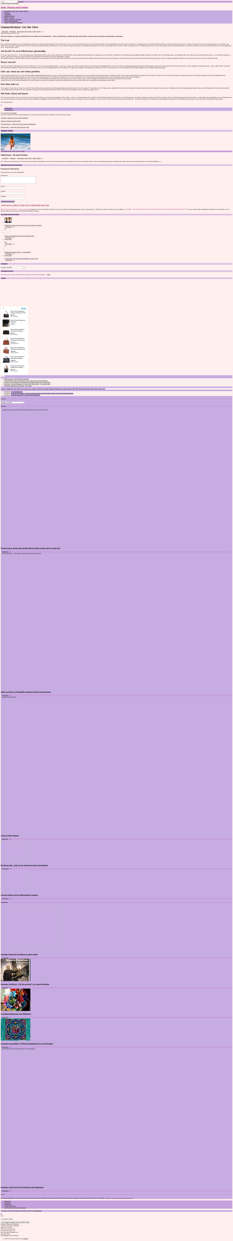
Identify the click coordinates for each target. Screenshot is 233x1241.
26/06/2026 (5, 552)
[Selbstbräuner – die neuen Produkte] (15, 149)
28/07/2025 (5, 31)
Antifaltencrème (9, 389)
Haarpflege (46, 389)
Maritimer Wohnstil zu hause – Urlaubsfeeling (17, 252)
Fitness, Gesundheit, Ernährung (13, 22)
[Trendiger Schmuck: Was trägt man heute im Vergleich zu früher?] (8, 222)
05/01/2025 (5, 1047)
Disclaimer (7, 1203)
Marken (74, 389)
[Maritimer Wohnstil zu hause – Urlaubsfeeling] (8, 249)
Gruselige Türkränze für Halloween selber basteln (19, 954)
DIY (23, 389)
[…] (160, 161)
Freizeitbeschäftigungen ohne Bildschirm (16, 1014)
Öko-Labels (3, 406)
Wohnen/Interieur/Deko (11, 21)
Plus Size (81, 389)
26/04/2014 (8, 237)
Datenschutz (7, 1204)
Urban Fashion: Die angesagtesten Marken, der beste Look (21, 258)
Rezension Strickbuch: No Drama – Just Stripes (18, 385)
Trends (99, 389)
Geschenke (33, 389)
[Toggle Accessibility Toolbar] (2, 1216)
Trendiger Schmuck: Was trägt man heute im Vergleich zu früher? (23, 225)
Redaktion (13, 31)
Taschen (96, 389)
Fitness (29, 389)
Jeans (61, 389)
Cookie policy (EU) (10, 1206)
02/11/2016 (5, 869)
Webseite (3, 196)
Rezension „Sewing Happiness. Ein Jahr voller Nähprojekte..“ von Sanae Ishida (27, 384)
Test (5, 242)
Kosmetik (65, 389)
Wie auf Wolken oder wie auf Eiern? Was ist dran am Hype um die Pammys (26, 381)
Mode (77, 389)
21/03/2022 (5, 695)
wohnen (103, 389)
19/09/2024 (5, 1191)
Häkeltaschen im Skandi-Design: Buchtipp (16, 379)
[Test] (7, 239)
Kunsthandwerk (4, 902)
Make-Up (70, 389)
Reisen (84, 389)
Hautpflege (52, 389)
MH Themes (38, 1211)
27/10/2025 (5, 958)
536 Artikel (13, 113)
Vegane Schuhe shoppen (10, 836)
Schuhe (92, 389)
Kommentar (4, 175)
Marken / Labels (9, 17)
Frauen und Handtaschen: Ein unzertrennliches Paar (19, 236)
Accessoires (3, 389)
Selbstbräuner (8, 108)
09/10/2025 (8, 227)
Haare (43, 389)
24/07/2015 (5, 898)
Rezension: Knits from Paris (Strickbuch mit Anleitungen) (22, 1187)
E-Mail (3, 191)
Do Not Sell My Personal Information (15, 1208)
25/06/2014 (8, 260)
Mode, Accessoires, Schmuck (12, 19)
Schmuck (7, 13)
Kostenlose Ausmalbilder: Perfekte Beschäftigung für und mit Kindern (27, 1044)
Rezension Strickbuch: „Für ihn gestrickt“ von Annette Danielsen (25, 984)
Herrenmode (57, 389)
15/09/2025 (5, 988)
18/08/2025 (5, 1017)
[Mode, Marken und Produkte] (10, 3)
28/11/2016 (8, 244)
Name (2, 186)
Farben (25, 389)
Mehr (48, 274)
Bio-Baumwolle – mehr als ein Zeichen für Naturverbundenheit (24, 865)
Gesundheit (7, 14)
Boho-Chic (19, 389)
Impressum (7, 1201)
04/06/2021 (5, 839)
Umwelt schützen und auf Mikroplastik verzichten (19, 895)
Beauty (14, 389)
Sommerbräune (8, 110)
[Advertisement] (55, 294)
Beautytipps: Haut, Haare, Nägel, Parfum (16, 11)
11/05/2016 (8, 254)
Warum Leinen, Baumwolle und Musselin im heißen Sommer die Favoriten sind (27, 382)
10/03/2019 (5, 158)
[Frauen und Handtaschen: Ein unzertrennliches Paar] (7, 233)
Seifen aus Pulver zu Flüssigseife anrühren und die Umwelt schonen (26, 692)
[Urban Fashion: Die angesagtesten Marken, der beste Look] (7, 255)
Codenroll (25, 1238)
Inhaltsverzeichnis (9, 16)
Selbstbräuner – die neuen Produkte (14, 155)
